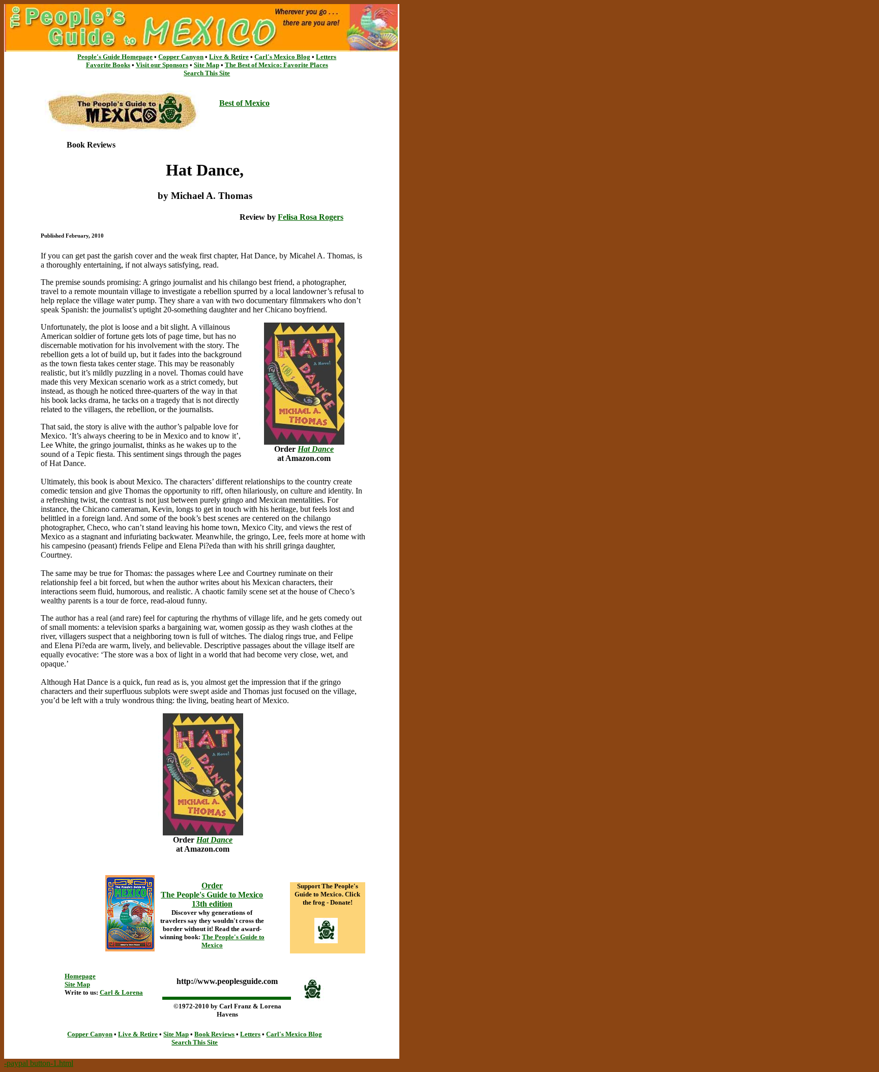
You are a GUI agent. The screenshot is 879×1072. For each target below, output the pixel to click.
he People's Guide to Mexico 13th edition (214, 899)
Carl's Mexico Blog (282, 57)
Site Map (206, 65)
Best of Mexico (244, 103)
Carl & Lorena (121, 992)
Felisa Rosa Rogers (310, 217)
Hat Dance (316, 449)
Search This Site (207, 73)
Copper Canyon (180, 57)
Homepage (80, 976)
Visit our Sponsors (162, 65)
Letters (326, 57)
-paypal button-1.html (38, 1063)
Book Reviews (214, 1034)
